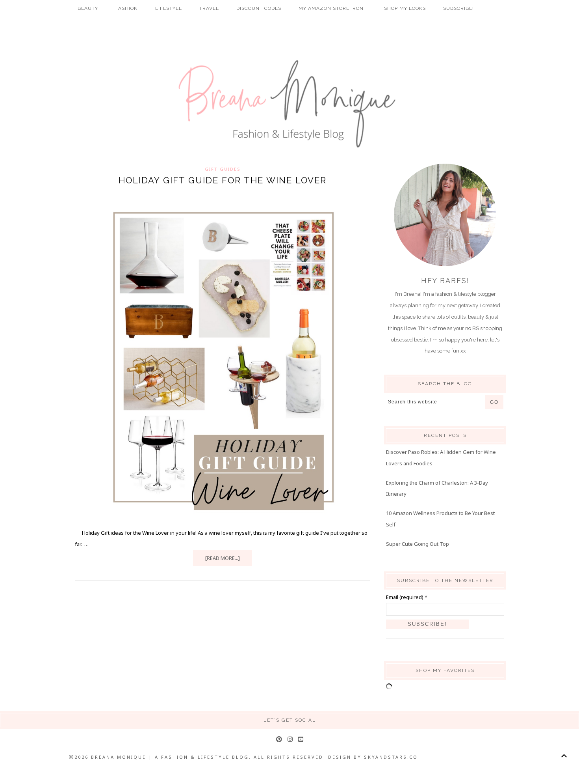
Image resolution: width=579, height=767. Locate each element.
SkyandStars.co (391, 757)
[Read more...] (222, 558)
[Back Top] (563, 755)
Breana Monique (289, 104)
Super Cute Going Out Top (417, 543)
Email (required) (406, 597)
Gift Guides (223, 169)
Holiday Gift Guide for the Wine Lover (223, 180)
